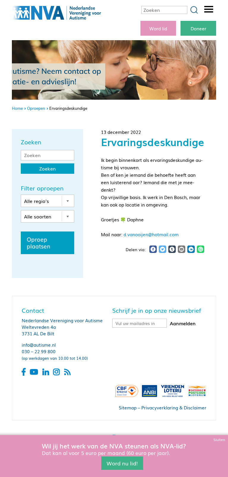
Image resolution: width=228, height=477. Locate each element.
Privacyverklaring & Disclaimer (173, 407)
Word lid (158, 28)
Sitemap (128, 407)
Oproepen (36, 108)
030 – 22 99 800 (39, 351)
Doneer (198, 28)
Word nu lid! (122, 463)
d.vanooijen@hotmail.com (151, 234)
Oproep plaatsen (38, 242)
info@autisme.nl (39, 344)
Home (17, 108)
